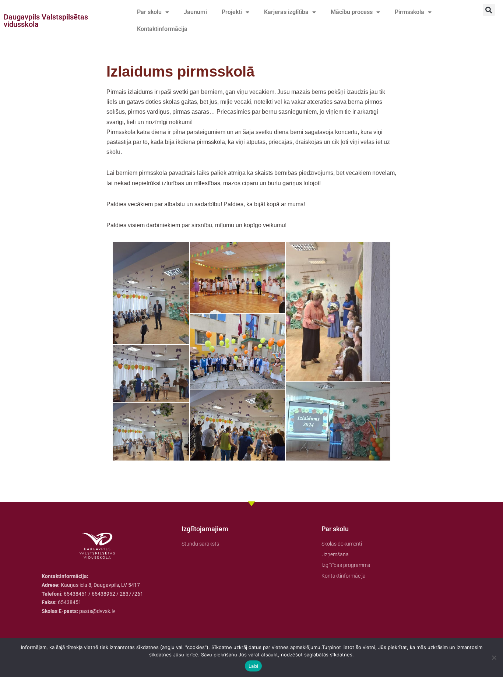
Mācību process (352, 11)
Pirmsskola (409, 11)
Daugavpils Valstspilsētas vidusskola (46, 21)
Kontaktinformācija (162, 28)
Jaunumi (195, 11)
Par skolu (149, 11)
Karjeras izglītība (286, 11)
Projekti (232, 11)
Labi (253, 666)
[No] (493, 657)
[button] (489, 10)
